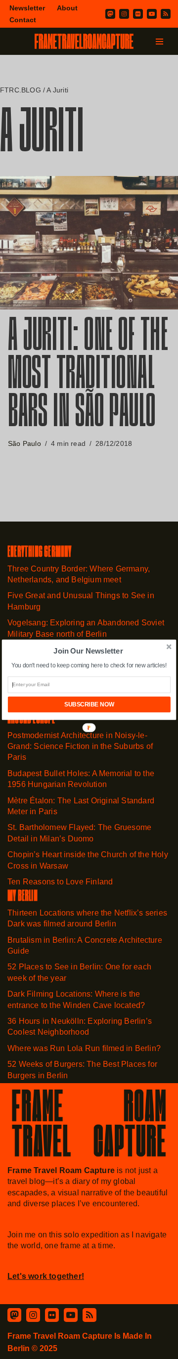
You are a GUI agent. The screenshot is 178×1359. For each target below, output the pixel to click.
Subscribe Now (89, 704)
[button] (88, 650)
